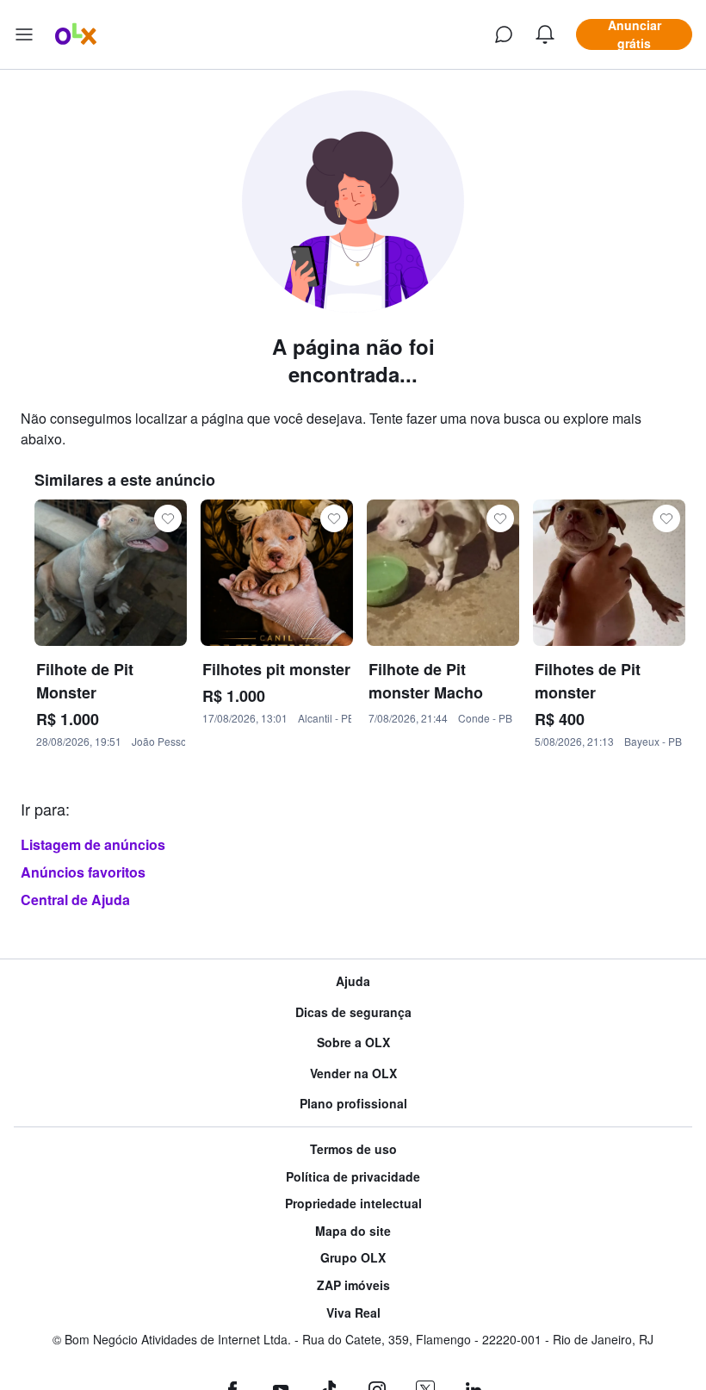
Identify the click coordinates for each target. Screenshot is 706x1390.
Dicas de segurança (353, 1012)
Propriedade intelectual (353, 1203)
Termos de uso (353, 1149)
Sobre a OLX (353, 1042)
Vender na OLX (353, 1073)
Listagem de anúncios (93, 844)
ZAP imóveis (353, 1285)
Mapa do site (353, 1231)
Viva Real (353, 1313)
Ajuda (353, 981)
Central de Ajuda (75, 899)
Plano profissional (353, 1103)
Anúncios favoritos (83, 872)
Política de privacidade (353, 1177)
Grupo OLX (353, 1258)
